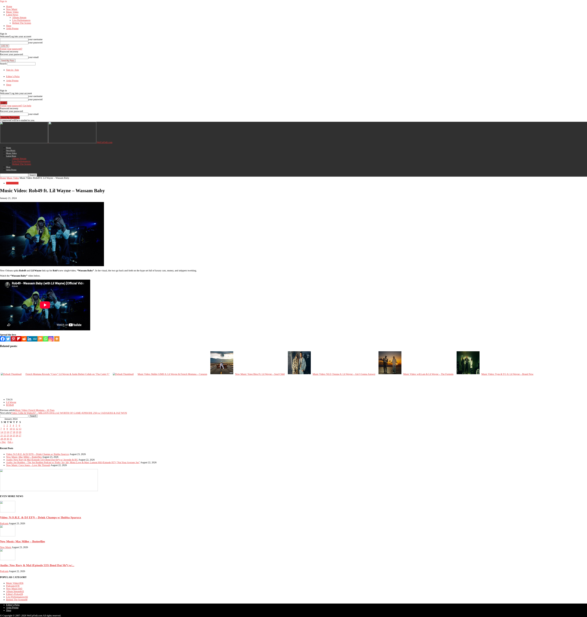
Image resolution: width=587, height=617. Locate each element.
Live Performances (21, 20)
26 (17, 435)
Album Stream (19, 17)
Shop (8, 25)
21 (1, 435)
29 (5, 439)
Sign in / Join (12, 70)
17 (11, 432)
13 (20, 429)
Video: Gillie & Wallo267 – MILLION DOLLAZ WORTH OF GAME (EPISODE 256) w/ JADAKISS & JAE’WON (69, 413)
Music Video (12, 12)
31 (11, 439)
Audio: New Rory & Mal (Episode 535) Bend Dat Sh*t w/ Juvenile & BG (42, 459)
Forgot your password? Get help (15, 105)
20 (20, 432)
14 (1, 432)
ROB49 (10, 405)
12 (17, 429)
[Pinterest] (13, 339)
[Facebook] (2, 339)
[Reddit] (24, 339)
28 (1, 439)
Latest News (12, 14)
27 (20, 435)
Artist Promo (12, 28)
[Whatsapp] (45, 339)
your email (33, 57)
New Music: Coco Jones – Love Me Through (28, 465)
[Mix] (40, 339)
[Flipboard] (18, 339)
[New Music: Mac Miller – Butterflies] (7, 535)
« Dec (3, 442)
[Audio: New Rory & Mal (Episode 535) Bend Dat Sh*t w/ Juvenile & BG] (7, 559)
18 (14, 432)
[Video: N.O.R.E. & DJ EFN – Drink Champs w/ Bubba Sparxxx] (7, 511)
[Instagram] (51, 339)
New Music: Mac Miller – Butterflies (24, 457)
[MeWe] (34, 339)
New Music (11, 9)
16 (8, 432)
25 (14, 435)
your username (35, 39)
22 (5, 435)
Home (9, 6)
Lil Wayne (11, 402)
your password (35, 42)
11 (14, 429)
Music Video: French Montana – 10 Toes (34, 410)
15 (5, 432)
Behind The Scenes (21, 23)
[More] (57, 339)
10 (11, 429)
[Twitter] (8, 339)
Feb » (10, 442)
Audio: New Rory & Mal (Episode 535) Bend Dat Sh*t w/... (37, 565)
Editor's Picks (14, 594)
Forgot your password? (11, 49)
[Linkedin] (29, 339)
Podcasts (4, 523)
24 (11, 435)
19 (17, 432)
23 (8, 435)
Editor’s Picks (13, 76)
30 (8, 439)
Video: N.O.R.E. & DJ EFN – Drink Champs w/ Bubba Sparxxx (37, 454)
